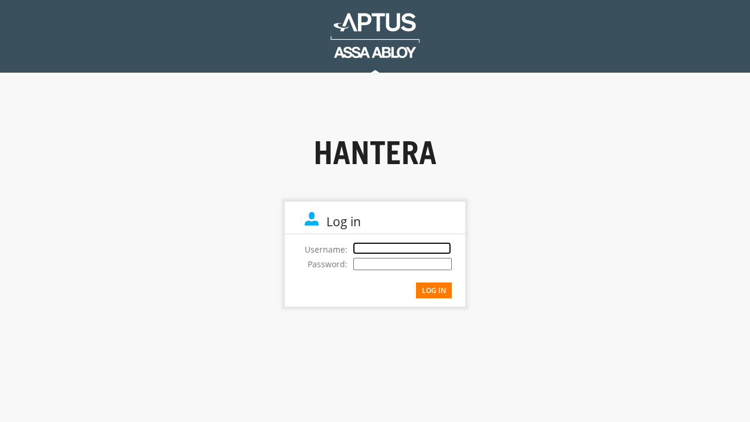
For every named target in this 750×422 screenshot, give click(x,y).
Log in (434, 290)
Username (325, 249)
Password (326, 264)
